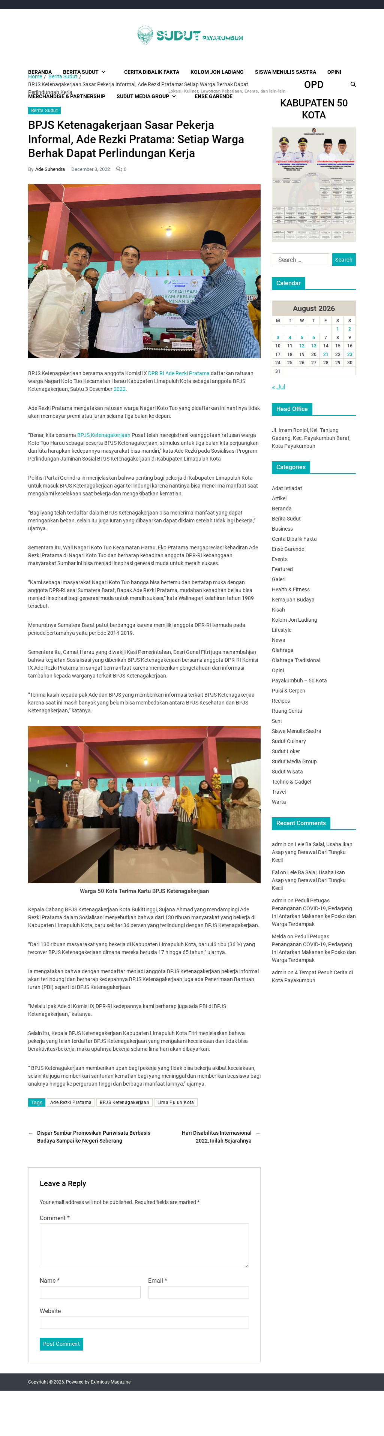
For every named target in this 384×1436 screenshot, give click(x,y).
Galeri (278, 579)
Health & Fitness (291, 589)
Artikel (279, 498)
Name (50, 1280)
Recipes (281, 701)
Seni (277, 721)
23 (349, 354)
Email (157, 1280)
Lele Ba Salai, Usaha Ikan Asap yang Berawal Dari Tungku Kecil (312, 852)
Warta (279, 802)
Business (282, 529)
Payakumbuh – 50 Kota (299, 681)
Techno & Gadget (292, 782)
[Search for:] (299, 261)
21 (325, 354)
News (278, 640)
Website (50, 1310)
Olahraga (283, 650)
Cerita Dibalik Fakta (151, 72)
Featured (282, 569)
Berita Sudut (81, 72)
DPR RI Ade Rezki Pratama (179, 373)
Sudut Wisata (287, 772)
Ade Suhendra (50, 169)
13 (313, 346)
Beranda (40, 72)
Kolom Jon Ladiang (217, 72)
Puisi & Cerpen (288, 691)
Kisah (278, 610)
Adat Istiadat (287, 488)
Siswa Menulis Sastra (285, 72)
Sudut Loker (286, 751)
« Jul (278, 387)
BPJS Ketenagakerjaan (103, 435)
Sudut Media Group (294, 761)
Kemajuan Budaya (293, 600)
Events (280, 559)
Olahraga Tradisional (296, 660)
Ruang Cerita (287, 711)
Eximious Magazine (110, 1382)
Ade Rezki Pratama (71, 1102)
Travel (279, 792)
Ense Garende (288, 549)
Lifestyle (281, 630)
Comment (55, 1218)
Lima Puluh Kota (176, 1102)
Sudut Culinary (289, 741)
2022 (120, 389)
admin (279, 844)
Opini (334, 72)
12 (301, 346)
